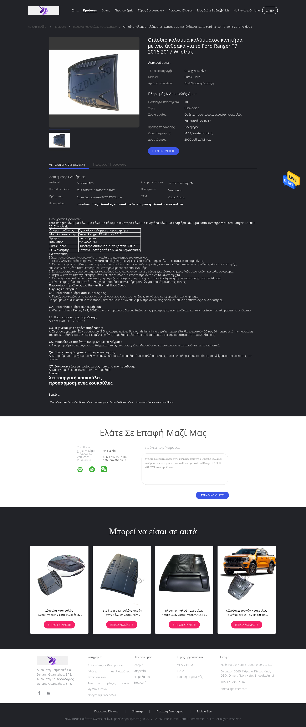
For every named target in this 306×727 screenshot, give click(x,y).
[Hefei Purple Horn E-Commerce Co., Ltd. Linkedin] (48, 693)
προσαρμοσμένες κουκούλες (80, 383)
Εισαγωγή (140, 683)
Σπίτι (75, 10)
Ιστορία (138, 665)
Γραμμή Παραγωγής (190, 677)
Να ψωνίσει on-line (247, 10)
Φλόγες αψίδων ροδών (102, 695)
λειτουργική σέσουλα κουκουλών (114, 402)
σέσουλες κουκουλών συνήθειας (155, 402)
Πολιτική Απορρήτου (170, 711)
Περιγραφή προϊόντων (109, 164)
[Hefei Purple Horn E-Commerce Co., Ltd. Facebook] (39, 693)
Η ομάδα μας (142, 677)
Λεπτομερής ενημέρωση (67, 164)
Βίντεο (106, 10)
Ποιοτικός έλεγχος (180, 10)
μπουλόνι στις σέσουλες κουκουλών (71, 402)
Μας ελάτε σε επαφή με (213, 10)
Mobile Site (204, 711)
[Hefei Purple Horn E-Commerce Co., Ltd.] (82, 470)
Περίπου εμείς (124, 10)
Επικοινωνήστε (163, 151)
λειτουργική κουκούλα (74, 378)
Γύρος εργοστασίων (151, 10)
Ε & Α (180, 671)
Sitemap (137, 711)
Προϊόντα (90, 10)
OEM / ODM (185, 665)
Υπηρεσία (140, 671)
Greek (270, 10)
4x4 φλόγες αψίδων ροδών (105, 665)
